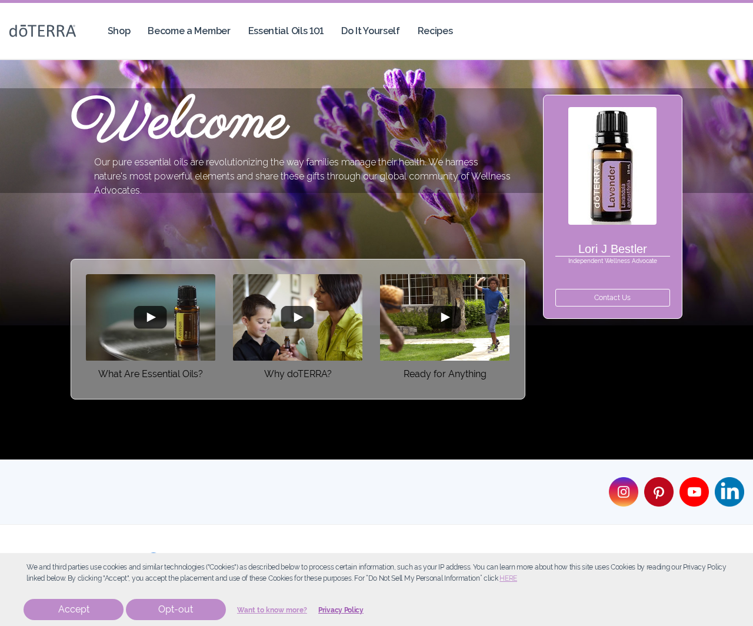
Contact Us (612, 298)
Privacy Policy (341, 610)
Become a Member (189, 30)
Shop (119, 30)
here (508, 578)
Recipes (435, 30)
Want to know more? (272, 610)
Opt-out (175, 609)
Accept (73, 609)
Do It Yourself (370, 30)
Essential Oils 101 (286, 30)
